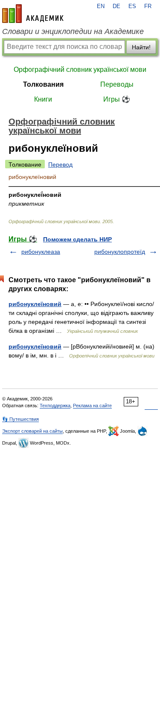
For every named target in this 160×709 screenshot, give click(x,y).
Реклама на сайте (92, 405)
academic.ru (33, 13)
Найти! (141, 47)
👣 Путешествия (20, 419)
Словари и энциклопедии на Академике (73, 31)
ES (132, 6)
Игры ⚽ (116, 99)
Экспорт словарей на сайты (32, 431)
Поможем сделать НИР (77, 239)
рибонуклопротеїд (119, 251)
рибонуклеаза (40, 251)
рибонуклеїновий (35, 304)
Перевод (60, 164)
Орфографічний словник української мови (80, 69)
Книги (43, 99)
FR (147, 6)
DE (116, 6)
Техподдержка (55, 405)
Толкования (43, 84)
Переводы (117, 84)
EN (101, 6)
